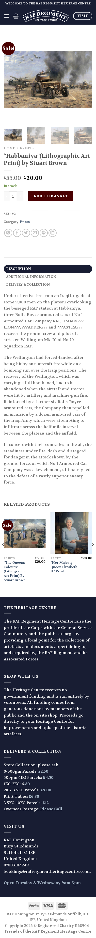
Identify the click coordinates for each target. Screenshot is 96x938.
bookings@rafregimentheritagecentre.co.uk (47, 871)
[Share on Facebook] (17, 233)
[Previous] (11, 79)
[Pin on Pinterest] (44, 233)
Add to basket (50, 196)
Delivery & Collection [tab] (28, 285)
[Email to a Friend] (35, 233)
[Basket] (16, 16)
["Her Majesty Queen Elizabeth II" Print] (71, 533)
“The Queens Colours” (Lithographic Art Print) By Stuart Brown (15, 571)
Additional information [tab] (31, 277)
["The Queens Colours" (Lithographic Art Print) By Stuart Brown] (25, 533)
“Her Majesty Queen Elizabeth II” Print (63, 567)
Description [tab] (18, 269)
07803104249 (16, 865)
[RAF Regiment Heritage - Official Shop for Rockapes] (45, 16)
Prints (26, 148)
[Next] (84, 79)
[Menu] (7, 16)
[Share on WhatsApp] (8, 233)
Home (9, 148)
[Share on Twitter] (26, 233)
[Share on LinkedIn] (52, 233)
